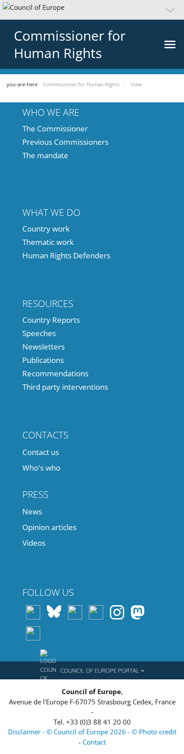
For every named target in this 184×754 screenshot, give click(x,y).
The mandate (45, 155)
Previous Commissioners (65, 142)
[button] (92, 10)
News (32, 511)
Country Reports (51, 320)
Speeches (39, 333)
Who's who (41, 468)
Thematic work (48, 242)
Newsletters (43, 346)
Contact (94, 741)
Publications (43, 360)
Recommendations (55, 373)
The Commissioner (55, 128)
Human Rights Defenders (66, 255)
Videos (34, 543)
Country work (46, 228)
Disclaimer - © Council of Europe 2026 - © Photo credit (92, 731)
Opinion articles (49, 527)
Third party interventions (65, 387)
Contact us (40, 452)
